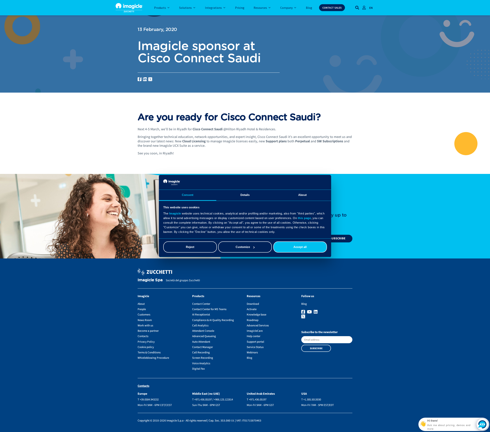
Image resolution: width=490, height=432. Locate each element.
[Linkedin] (316, 312)
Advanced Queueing (204, 336)
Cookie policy (146, 347)
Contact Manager (202, 347)
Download (253, 304)
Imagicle (175, 213)
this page (304, 218)
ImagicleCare (255, 331)
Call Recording (201, 352)
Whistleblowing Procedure (153, 358)
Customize (243, 247)
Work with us (145, 326)
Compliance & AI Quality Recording (213, 320)
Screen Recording (202, 358)
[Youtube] (310, 312)
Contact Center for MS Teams (209, 309)
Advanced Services (258, 326)
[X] (326, 317)
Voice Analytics (201, 363)
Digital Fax (198, 369)
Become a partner (148, 331)
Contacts (143, 336)
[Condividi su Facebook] (139, 79)
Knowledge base (256, 315)
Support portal (255, 342)
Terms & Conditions (149, 352)
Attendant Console (203, 331)
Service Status (255, 347)
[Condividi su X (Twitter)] (150, 79)
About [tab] (302, 194)
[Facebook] (303, 312)
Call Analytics (200, 326)
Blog (249, 358)
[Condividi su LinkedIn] (145, 79)
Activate (251, 309)
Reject (190, 247)
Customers (144, 315)
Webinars (252, 352)
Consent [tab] (187, 194)
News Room (145, 320)
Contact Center (201, 304)
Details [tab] (245, 194)
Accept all (300, 247)
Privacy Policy (146, 342)
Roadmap (252, 320)
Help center (253, 336)
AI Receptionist (201, 315)
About (141, 304)
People (142, 309)
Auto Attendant (201, 342)
